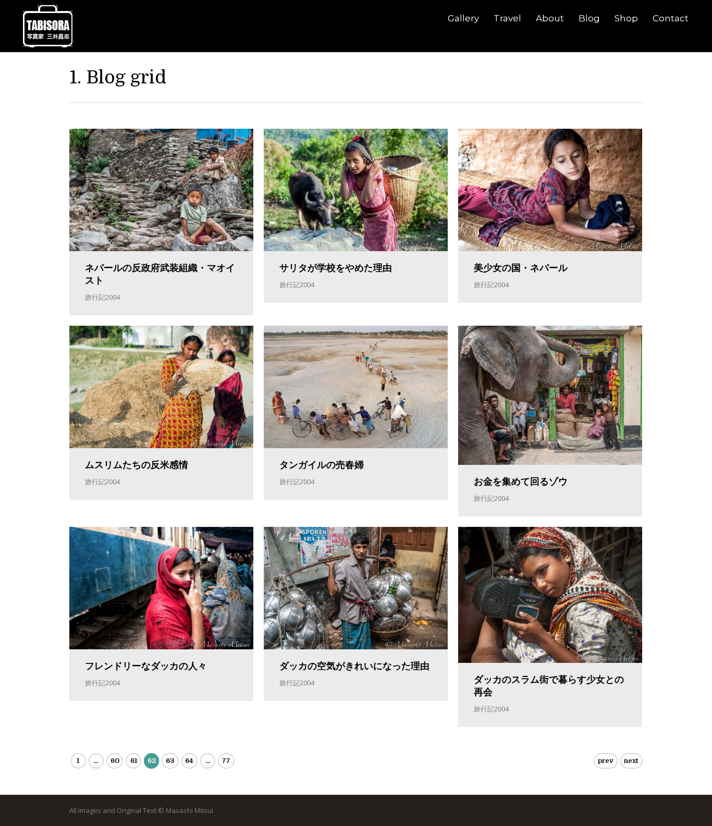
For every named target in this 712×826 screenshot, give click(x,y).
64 (189, 761)
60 (115, 761)
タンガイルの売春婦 (321, 465)
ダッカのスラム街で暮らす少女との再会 (549, 685)
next (631, 761)
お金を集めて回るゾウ (521, 481)
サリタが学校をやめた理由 (335, 268)
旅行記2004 (102, 297)
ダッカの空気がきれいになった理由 (354, 666)
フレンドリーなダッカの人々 (146, 666)
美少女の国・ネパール (521, 268)
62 (152, 761)
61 (133, 761)
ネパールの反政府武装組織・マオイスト (160, 274)
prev (605, 761)
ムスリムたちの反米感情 (136, 465)
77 (226, 761)
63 (170, 761)
